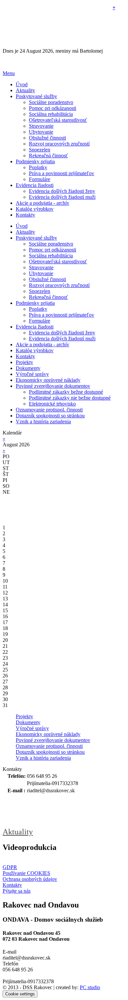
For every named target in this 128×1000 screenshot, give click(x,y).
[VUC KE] (35, 811)
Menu (9, 73)
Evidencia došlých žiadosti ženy (62, 191)
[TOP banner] (64, 62)
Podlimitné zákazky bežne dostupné (66, 392)
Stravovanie (41, 126)
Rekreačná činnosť (48, 155)
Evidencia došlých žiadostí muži (62, 197)
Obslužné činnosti (47, 138)
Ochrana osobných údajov (30, 879)
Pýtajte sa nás (17, 891)
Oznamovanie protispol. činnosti (49, 746)
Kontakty (12, 885)
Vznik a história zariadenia (43, 758)
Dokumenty (28, 722)
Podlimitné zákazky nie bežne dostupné (70, 398)
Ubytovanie (41, 132)
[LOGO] (44, 25)
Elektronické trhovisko (52, 404)
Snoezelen (39, 149)
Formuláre (39, 179)
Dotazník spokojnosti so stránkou (50, 752)
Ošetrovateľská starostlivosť (58, 120)
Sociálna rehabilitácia (51, 114)
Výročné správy (32, 728)
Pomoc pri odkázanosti (52, 108)
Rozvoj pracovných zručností (59, 143)
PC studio (90, 987)
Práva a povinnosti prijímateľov (61, 173)
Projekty (24, 716)
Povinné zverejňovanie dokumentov (53, 740)
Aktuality (18, 832)
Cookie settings (20, 993)
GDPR (10, 867)
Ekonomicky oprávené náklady (48, 734)
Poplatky (38, 167)
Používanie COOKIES (26, 873)
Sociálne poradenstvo (51, 102)
